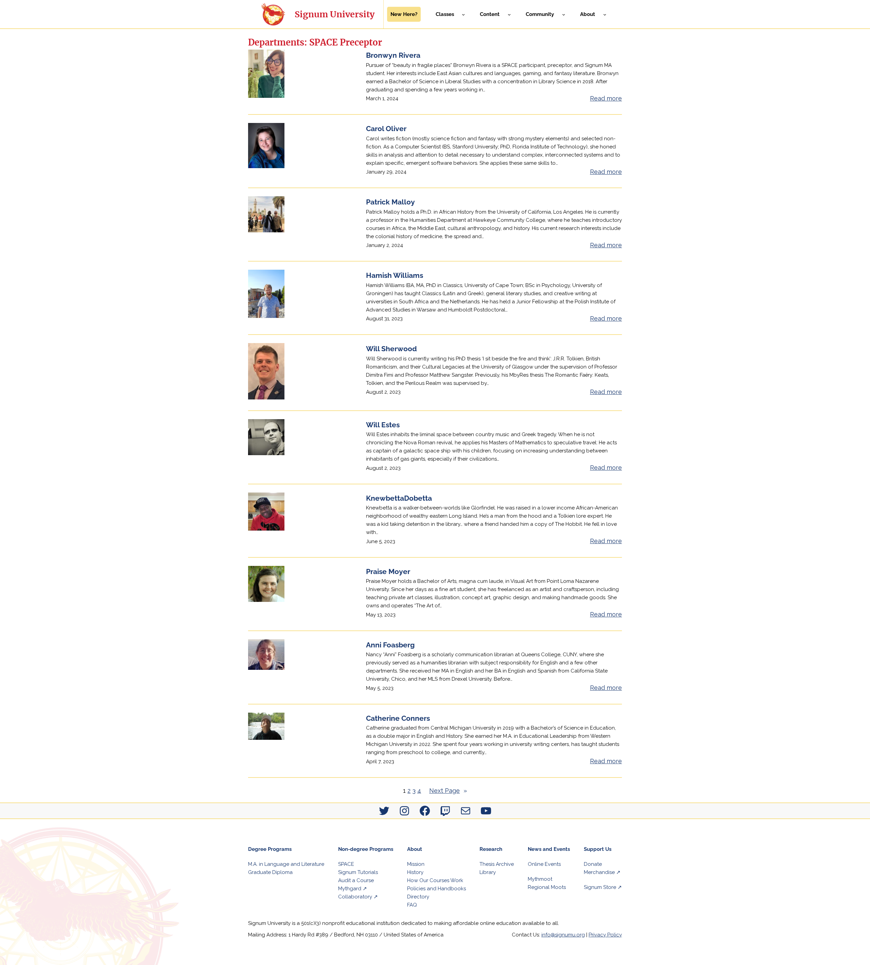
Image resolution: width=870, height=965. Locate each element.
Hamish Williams (394, 275)
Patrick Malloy (390, 202)
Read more (606, 99)
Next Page (448, 790)
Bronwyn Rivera (393, 55)
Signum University (335, 14)
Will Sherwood (391, 348)
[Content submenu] (509, 14)
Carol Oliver (386, 128)
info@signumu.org (563, 935)
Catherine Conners (398, 718)
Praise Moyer (388, 571)
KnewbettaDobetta (399, 498)
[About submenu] (604, 14)
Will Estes (383, 425)
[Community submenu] (563, 14)
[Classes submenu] (463, 14)
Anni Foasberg (390, 645)
